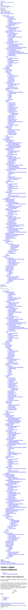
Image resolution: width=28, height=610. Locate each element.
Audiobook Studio (12, 105)
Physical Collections (10, 32)
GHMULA (10, 273)
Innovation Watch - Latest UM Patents (13, 30)
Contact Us (8, 275)
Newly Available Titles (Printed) (15, 36)
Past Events (10, 252)
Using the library (6, 68)
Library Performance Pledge (14, 262)
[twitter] (5, 598)
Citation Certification (10, 140)
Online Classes (11, 161)
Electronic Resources (10, 16)
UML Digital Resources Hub (14, 50)
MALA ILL (10, 86)
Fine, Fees (10, 74)
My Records (10, 78)
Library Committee (10, 269)
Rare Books (10, 40)
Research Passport (12, 162)
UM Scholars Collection (13, 41)
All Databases (11, 18)
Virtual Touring (9, 126)
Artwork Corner (11, 103)
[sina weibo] (6, 597)
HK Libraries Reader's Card (14, 83)
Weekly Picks (8, 66)
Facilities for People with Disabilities (15, 92)
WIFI (9, 98)
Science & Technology (13, 179)
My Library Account (5, 562)
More (9, 180)
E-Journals (10, 21)
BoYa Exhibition (14, 247)
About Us (5, 256)
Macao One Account (12, 133)
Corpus (9, 170)
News (7, 254)
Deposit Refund (11, 130)
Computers (10, 90)
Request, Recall (11, 80)
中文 (5, 6)
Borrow (10, 73)
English (2, 6)
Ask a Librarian (9, 69)
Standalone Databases (12, 23)
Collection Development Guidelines (15, 43)
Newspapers (10, 38)
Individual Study (14, 114)
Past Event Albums (12, 250)
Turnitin (10, 63)
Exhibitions (8, 26)
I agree (15, 590)
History (9, 174)
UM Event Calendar (15, 603)
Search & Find (6, 15)
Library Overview (12, 260)
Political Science (11, 176)
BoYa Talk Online (14, 249)
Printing (10, 95)
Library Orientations (12, 159)
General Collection (12, 34)
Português (8, 6)
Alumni (9, 128)
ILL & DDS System (12, 85)
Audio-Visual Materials (13, 33)
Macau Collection (12, 35)
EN (1, 4)
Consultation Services (10, 201)
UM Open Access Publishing (12, 235)
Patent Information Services (11, 223)
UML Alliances (9, 270)
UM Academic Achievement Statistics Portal (15, 234)
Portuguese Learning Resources (14, 177)
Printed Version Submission (14, 147)
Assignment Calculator (13, 58)
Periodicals (10, 39)
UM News (8, 603)
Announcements (9, 241)
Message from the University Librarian (16, 259)
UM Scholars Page (12, 55)
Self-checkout (11, 81)
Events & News (6, 240)
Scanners (10, 96)
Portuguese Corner (12, 120)
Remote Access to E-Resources (12, 88)
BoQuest (7, 67)
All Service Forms (9, 136)
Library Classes (9, 155)
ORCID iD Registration (13, 60)
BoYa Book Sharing (15, 246)
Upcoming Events (12, 253)
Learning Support (6, 139)
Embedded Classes (12, 156)
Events (7, 242)
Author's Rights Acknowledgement (10, 574)
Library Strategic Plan (12, 263)
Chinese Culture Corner (13, 107)
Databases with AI (12, 19)
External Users (9, 127)
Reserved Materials (12, 142)
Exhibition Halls (11, 109)
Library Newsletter (12, 261)
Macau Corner (11, 115)
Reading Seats (11, 122)
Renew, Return (11, 79)
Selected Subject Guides (11, 169)
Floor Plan (8, 100)
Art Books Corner (12, 102)
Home (4, 572)
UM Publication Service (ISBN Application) (17, 47)
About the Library (9, 257)
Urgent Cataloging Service (13, 46)
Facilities (7, 89)
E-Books (10, 20)
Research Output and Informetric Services (17, 203)
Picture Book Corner (12, 119)
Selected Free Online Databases (14, 22)
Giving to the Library (12, 265)
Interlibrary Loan (9, 82)
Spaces (7, 101)
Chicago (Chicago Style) (13, 195)
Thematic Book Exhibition (13, 27)
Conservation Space (12, 108)
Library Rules (8, 70)
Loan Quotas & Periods (13, 75)
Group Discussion (14, 113)
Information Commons (13, 110)
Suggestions (10, 280)
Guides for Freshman (10, 148)
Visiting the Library (12, 134)
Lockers (10, 94)
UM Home (3, 603)
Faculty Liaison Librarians (11, 208)
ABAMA (10, 272)
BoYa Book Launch (15, 245)
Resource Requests (10, 42)
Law (9, 175)
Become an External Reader (14, 129)
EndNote (10, 59)
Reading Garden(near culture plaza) (15, 121)
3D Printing (10, 99)
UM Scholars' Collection (13, 125)
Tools (7, 56)
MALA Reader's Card (12, 87)
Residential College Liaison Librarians (16, 279)
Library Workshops (12, 160)
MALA (9, 274)
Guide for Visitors (12, 132)
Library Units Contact (12, 277)
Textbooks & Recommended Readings (15, 143)
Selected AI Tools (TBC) (13, 62)
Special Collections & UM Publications (14, 48)
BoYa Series (10, 243)
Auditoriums (10, 106)
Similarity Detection (10, 181)
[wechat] (5, 599)
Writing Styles (9, 192)
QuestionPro (10, 61)
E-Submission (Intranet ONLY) (14, 146)
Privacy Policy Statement (6, 604)
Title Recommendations (13, 45)
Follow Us (10, 281)
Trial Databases (11, 25)
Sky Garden (10, 123)
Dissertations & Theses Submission (13, 145)
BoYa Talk (13, 248)
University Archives (10, 267)
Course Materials (9, 141)
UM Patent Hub (11, 54)
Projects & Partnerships (13, 202)
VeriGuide (10, 65)
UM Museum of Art (12, 28)
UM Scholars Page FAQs (11, 237)
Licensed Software (12, 93)
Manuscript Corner (12, 116)
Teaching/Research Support (8, 199)
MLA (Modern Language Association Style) (17, 196)
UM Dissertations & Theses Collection (16, 52)
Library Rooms (11, 112)
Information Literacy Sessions (14, 157)
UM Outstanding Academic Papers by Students (18, 53)
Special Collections (12, 49)
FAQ (7, 135)
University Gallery (12, 29)
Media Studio (11, 118)
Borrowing (8, 72)
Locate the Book (11, 76)
